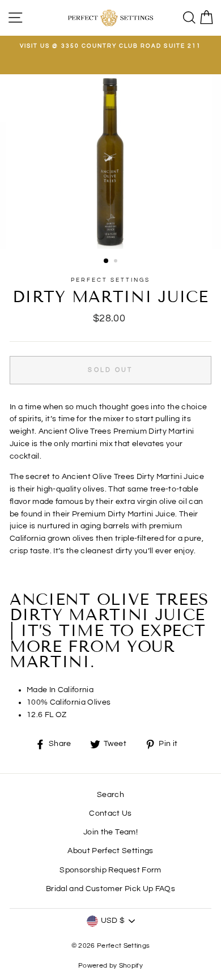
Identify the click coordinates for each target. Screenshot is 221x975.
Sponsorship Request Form (110, 870)
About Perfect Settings (110, 851)
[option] (110, 45)
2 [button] (117, 262)
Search (110, 795)
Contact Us (110, 813)
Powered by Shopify (110, 965)
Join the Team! (110, 832)
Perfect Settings (111, 280)
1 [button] (106, 261)
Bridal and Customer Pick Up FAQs (110, 889)
